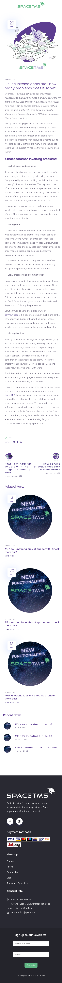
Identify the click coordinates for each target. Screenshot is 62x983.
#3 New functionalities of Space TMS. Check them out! (32, 550)
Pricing (10, 866)
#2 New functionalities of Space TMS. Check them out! (32, 624)
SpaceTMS (10, 395)
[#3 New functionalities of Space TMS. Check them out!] (30, 541)
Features (11, 861)
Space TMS (10, 80)
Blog (9, 877)
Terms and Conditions (17, 883)
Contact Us (12, 872)
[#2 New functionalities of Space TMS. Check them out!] (30, 615)
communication (12, 315)
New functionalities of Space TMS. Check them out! (30, 697)
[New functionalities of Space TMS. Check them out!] (30, 688)
